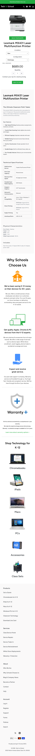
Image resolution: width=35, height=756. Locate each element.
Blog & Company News (10, 677)
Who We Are (7, 668)
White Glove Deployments (11, 651)
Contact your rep (8, 77)
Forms (5, 717)
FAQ (4, 691)
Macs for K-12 (7, 606)
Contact (6, 687)
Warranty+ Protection (10, 656)
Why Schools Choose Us (11, 673)
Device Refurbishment (10, 647)
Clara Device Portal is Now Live (17, 2)
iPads (17, 489)
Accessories (17, 555)
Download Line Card (9, 620)
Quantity (17, 70)
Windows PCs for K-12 (10, 611)
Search (5, 727)
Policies (5, 722)
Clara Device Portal (9, 633)
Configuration (17, 57)
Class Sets (17, 576)
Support (6, 713)
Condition (17, 50)
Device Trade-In (8, 642)
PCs (17, 533)
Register (6, 708)
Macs (17, 511)
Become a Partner (9, 682)
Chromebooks (17, 468)
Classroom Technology (10, 616)
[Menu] (33, 6)
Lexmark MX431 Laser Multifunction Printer (17, 44)
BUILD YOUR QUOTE (17, 38)
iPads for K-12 (7, 602)
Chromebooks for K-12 (10, 597)
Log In (5, 703)
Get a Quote (7, 592)
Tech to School (20, 748)
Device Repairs (8, 637)
